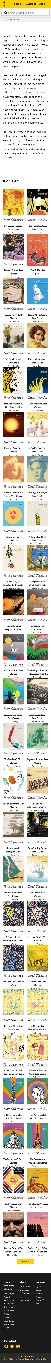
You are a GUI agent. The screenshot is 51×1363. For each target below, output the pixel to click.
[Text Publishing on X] (18, 1346)
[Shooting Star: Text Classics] (13, 428)
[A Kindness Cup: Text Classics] (13, 650)
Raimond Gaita (38, 855)
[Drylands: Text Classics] (37, 605)
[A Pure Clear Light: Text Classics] (37, 517)
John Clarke (13, 810)
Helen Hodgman (37, 899)
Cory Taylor (13, 899)
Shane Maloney (13, 766)
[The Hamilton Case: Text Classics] (37, 205)
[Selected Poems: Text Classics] (13, 250)
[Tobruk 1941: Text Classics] (37, 961)
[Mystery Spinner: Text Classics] (37, 739)
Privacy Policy (8, 1359)
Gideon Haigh (37, 766)
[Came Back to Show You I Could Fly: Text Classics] (13, 1050)
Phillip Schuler (38, 721)
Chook (46, 1359)
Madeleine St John (37, 544)
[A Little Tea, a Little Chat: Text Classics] (13, 1094)
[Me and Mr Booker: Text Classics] (13, 872)
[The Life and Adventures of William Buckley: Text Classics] (37, 783)
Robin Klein (13, 1033)
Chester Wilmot (37, 988)
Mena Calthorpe (13, 1210)
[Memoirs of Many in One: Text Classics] (13, 383)
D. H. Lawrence (13, 544)
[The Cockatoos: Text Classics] (37, 383)
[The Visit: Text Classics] (13, 961)
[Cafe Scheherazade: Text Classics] (13, 339)
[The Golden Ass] (37, 250)
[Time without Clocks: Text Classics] (37, 294)
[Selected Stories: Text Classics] (37, 917)
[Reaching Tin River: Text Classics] (13, 694)
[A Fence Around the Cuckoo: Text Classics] (13, 472)
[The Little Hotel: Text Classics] (13, 1139)
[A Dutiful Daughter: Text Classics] (37, 428)
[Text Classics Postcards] (37, 1184)
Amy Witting (13, 944)
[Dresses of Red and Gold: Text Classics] (37, 1050)
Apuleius (37, 273)
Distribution (25, 1290)
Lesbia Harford (13, 277)
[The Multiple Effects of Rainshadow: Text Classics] (37, 650)
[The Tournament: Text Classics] (13, 783)
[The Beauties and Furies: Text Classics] (37, 1139)
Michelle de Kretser (38, 233)
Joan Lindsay (37, 321)
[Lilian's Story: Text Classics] (13, 294)
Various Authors (37, 1207)
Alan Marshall (37, 588)
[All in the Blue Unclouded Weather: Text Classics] (37, 1005)
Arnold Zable (13, 366)
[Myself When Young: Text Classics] (37, 339)
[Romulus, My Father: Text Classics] (37, 828)
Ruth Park (13, 499)
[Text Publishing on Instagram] (12, 1346)
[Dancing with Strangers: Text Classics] (13, 828)
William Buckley (37, 810)
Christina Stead (13, 1122)
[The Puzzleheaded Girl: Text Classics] (37, 1094)
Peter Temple (13, 455)
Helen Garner (13, 633)
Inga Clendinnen (13, 855)
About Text (25, 1286)
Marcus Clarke (13, 1255)
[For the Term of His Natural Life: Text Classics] (13, 1228)
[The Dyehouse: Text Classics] (13, 1183)
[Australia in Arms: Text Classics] (37, 694)
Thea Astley (37, 633)
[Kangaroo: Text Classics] (13, 517)
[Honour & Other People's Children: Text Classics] (13, 605)
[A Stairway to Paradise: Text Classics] (13, 561)
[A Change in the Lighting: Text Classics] (13, 917)
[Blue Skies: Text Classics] (37, 872)
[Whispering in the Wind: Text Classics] (37, 561)
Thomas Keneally (38, 455)
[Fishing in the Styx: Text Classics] (37, 472)
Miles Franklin (13, 233)
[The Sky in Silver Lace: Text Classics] (13, 1005)
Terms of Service (24, 1359)
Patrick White (13, 410)
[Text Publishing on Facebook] (6, 1346)
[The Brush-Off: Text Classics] (13, 739)
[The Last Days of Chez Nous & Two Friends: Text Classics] (37, 1228)
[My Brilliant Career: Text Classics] (13, 205)
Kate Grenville (13, 321)
